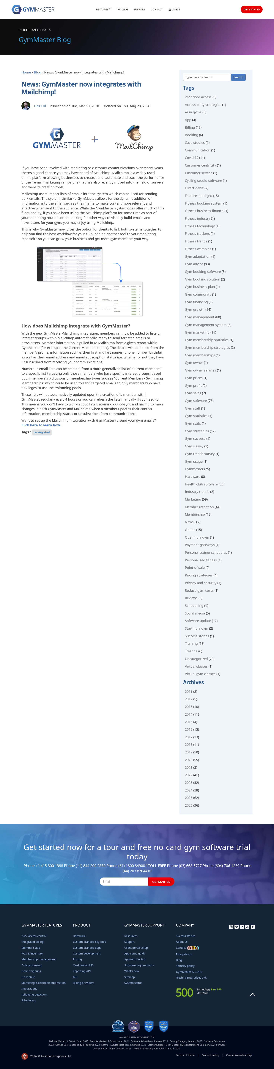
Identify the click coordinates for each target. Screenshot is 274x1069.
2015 (188, 722)
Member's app (30, 947)
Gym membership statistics (207, 340)
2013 (188, 706)
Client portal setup (136, 947)
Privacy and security (200, 583)
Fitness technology (200, 226)
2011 (188, 691)
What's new (131, 971)
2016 (188, 729)
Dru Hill (40, 106)
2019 (188, 752)
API (75, 977)
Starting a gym (196, 628)
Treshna (191, 651)
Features (102, 9)
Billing (190, 127)
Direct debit (194, 188)
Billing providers (83, 983)
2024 (188, 790)
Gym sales (193, 393)
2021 (188, 767)
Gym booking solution (202, 279)
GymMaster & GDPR (189, 972)
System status (133, 983)
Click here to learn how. (41, 425)
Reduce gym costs (199, 590)
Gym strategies (197, 431)
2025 (188, 797)
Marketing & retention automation (43, 983)
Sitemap (129, 977)
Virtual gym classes (200, 674)
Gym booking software (203, 271)
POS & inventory (32, 953)
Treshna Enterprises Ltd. (191, 977)
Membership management (38, 959)
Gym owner (194, 362)
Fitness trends (196, 241)
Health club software (201, 484)
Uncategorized (42, 432)
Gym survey (194, 446)
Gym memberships (200, 355)
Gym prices (194, 378)
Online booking (31, 965)
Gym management (199, 317)
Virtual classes (196, 666)
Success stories (197, 636)
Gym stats (193, 423)
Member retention (199, 507)
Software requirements (139, 965)
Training (191, 643)
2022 (188, 775)
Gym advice (194, 264)
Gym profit (193, 385)
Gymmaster (194, 469)
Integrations (29, 988)
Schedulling (194, 605)
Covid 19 (191, 157)
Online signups (31, 971)
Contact (157, 9)
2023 (188, 782)
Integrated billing (32, 941)
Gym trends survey (200, 454)
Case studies (195, 142)
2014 (188, 714)
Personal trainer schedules (206, 552)
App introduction (135, 959)
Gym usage (194, 461)
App (188, 119)
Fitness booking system (203, 203)
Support (139, 9)
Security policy (185, 966)
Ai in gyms (193, 112)
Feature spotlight (198, 195)
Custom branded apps (87, 947)
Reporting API (82, 971)
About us (182, 941)
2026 (188, 805)
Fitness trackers (197, 233)
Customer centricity (200, 165)
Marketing (193, 499)
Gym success (195, 438)
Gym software (196, 400)
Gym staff (192, 408)
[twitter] (236, 928)
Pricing (122, 9)
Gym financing (196, 302)
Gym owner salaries (200, 370)
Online (190, 529)
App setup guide (134, 953)
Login (175, 9)
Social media (195, 613)
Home (26, 72)
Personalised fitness (201, 560)
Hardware (192, 476)
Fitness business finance (204, 211)
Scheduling (28, 1000)
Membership (195, 514)
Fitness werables (198, 249)
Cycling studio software (203, 180)
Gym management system (206, 324)
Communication (197, 150)
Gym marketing (197, 332)
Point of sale (195, 567)
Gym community (198, 294)
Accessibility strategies (203, 104)
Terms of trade (185, 1055)
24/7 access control (33, 936)
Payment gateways (200, 545)
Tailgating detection (34, 994)
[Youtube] (247, 928)
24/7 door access (198, 97)
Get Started (252, 9)
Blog (37, 72)
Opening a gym (197, 537)
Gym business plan (200, 286)
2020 (188, 760)
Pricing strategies (199, 575)
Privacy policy (210, 1055)
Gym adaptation (197, 256)
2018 (188, 744)
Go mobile (28, 977)
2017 (188, 737)
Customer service (198, 173)
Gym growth (194, 309)
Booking (191, 135)
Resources (130, 936)
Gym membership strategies (207, 347)
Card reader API (83, 965)
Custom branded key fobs (89, 941)
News (189, 522)
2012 (188, 699)
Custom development (86, 953)
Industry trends (197, 491)
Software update (198, 620)
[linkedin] (242, 928)
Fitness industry (197, 218)
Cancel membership (239, 1055)
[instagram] (231, 928)
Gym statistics (196, 415)
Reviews (191, 598)
